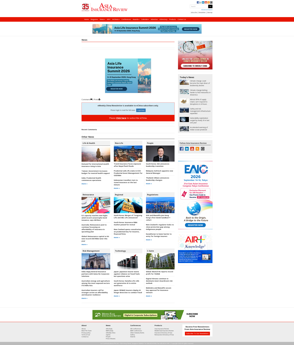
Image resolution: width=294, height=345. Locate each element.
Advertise (154, 19)
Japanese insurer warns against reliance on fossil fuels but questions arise (127, 274)
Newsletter (202, 12)
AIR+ (108, 19)
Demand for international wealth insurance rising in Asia (95, 165)
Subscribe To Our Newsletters (197, 333)
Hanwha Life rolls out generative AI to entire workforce (126, 283)
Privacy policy (86, 333)
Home (86, 19)
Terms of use (86, 335)
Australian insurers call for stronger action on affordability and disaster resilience (95, 292)
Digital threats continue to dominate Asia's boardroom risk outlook (159, 281)
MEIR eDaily (109, 331)
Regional (119, 194)
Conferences (126, 19)
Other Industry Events (137, 333)
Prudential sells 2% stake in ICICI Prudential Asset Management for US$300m (128, 173)
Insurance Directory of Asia (163, 333)
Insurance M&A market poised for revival (125, 223)
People (150, 143)
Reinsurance (88, 194)
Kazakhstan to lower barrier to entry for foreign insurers (159, 235)
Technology (120, 251)
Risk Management (91, 251)
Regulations (152, 194)
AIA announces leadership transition (157, 165)
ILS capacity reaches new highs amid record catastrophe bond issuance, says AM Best (94, 217)
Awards (135, 19)
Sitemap (209, 12)
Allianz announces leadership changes (157, 179)
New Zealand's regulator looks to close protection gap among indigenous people (160, 227)
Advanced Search (206, 10)
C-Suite (150, 251)
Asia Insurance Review (162, 329)
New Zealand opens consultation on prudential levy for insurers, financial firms (127, 231)
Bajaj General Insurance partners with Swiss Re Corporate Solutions (95, 274)
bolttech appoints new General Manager (159, 172)
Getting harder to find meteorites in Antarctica (200, 92)
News (102, 19)
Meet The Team (87, 331)
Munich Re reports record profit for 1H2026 (159, 273)
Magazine (94, 19)
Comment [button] (86, 99)
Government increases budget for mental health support (96, 172)
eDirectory (163, 19)
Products (172, 19)
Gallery (132, 335)
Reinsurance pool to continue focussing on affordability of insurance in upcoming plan (94, 228)
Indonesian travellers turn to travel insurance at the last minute (126, 182)
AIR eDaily (109, 329)
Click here (121, 118)
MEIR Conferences (136, 331)
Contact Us (182, 19)
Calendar (144, 19)
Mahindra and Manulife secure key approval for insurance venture (158, 290)
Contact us (85, 337)
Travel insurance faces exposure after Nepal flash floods (127, 165)
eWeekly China (110, 333)
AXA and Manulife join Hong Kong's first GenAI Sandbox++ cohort (158, 217)
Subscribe (194, 12)
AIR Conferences (135, 329)
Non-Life (119, 143)
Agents (108, 335)
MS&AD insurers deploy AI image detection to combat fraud (128, 291)
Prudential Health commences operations (91, 179)
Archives (115, 19)
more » (84, 184)
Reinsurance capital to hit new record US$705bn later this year (95, 238)
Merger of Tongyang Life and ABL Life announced (128, 216)
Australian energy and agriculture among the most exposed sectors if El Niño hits (96, 283)
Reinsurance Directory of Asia (164, 335)
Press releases (110, 339)
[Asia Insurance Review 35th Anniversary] (104, 7)
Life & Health (89, 143)
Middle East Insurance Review (164, 331)
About (84, 329)
